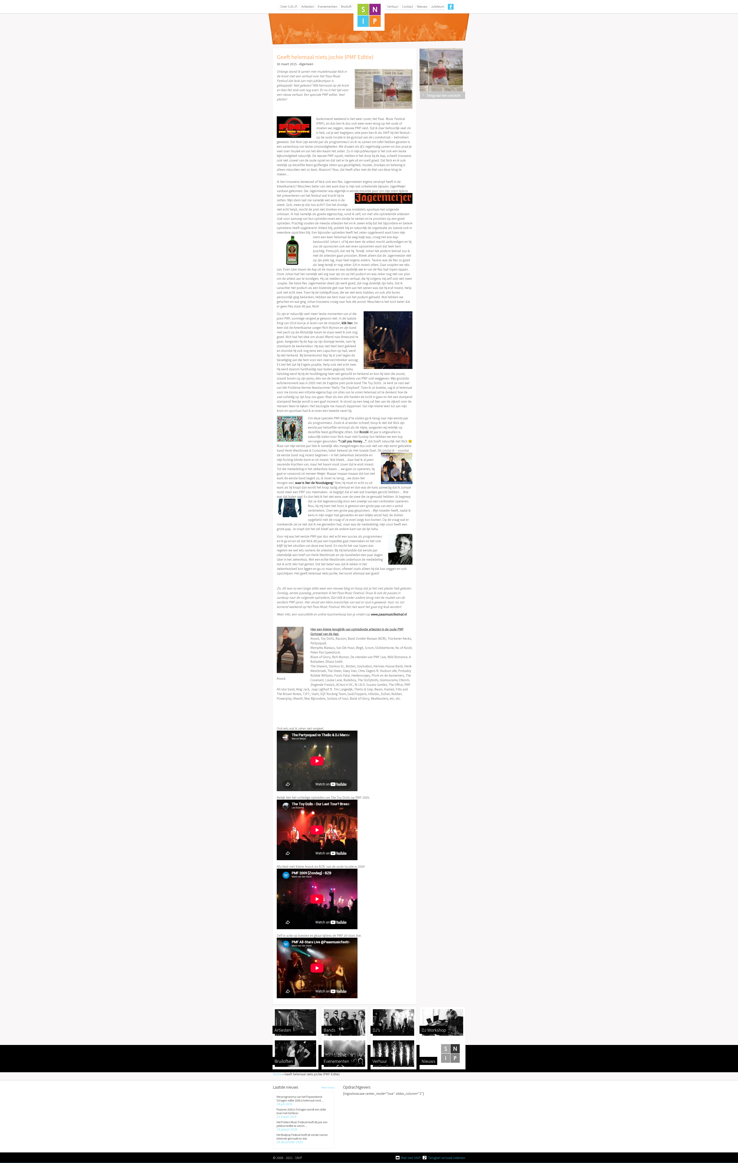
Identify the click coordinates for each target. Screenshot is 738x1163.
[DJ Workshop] (442, 1022)
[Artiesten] (295, 1022)
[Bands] (344, 1022)
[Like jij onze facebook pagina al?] (451, 7)
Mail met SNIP (411, 1157)
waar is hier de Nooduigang (314, 482)
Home (277, 1074)
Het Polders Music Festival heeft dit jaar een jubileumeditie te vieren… (302, 1124)
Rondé (364, 432)
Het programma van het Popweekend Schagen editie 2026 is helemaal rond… (300, 1098)
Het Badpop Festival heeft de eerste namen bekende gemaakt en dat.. (302, 1136)
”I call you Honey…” (352, 441)
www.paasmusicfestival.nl (388, 614)
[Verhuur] (393, 1053)
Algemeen (306, 64)
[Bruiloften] (295, 1053)
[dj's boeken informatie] (393, 1022)
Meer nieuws (327, 1087)
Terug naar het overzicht (443, 95)
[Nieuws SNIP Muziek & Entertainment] (442, 1053)
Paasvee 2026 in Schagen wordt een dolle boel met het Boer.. (301, 1111)
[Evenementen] (344, 1053)
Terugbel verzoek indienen (446, 1157)
